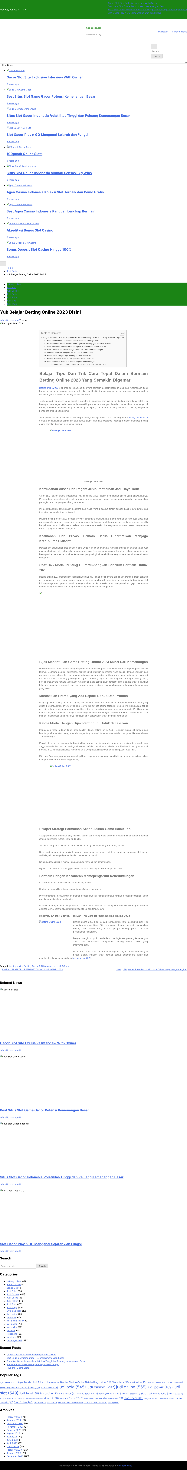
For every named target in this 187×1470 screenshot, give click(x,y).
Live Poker (67, 1393)
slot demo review (16, 1320)
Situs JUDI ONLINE (8, 1398)
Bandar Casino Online (75, 1382)
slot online (12, 1327)
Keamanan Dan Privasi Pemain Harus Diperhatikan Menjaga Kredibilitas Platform (79, 344)
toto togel (113, 1403)
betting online (14, 284)
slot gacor (12, 1324)
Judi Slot (11, 300)
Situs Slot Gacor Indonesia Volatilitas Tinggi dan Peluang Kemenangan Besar (147, 9)
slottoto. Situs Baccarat (95, 1402)
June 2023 (12, 1440)
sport (68, 966)
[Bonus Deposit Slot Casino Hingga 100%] (21, 242)
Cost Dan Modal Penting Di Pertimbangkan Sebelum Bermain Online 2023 (76, 347)
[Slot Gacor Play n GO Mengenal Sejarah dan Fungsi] (19, 127)
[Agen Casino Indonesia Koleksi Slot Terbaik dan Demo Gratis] (19, 185)
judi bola (72, 1387)
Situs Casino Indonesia (156, 1393)
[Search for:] (169, 51)
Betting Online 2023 (34, 966)
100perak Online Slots (24, 154)
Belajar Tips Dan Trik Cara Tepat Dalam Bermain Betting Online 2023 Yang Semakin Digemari (83, 337)
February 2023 (14, 1449)
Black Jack (121, 1382)
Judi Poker (12, 297)
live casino (12, 1314)
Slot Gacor (133, 1398)
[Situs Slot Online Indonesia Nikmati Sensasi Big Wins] (21, 166)
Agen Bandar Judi (8, 1382)
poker (56, 966)
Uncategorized (14, 1340)
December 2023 (15, 1423)
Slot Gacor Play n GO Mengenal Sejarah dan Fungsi (134, 12)
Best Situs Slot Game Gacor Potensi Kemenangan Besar (136, 6)
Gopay (36, 1388)
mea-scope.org (93, 27)
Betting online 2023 (48, 388)
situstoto (11, 1317)
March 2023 (13, 1446)
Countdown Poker (172, 1382)
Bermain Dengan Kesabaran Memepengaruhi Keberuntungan (71, 361)
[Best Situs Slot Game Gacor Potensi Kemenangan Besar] (19, 89)
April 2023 (12, 1443)
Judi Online (12, 294)
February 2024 (14, 1417)
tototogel (11, 1337)
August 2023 (13, 1433)
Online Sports (87, 1393)
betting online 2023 (138, 417)
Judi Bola (11, 287)
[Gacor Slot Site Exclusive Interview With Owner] (16, 70)
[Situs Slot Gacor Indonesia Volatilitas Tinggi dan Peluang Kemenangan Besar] (21, 108)
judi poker (160, 1387)
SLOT (62, 966)
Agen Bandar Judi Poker (33, 1382)
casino (48, 966)
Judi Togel (12, 304)
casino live (139, 1382)
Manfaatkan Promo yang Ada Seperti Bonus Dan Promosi (70, 352)
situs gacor (177, 1394)
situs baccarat (132, 1394)
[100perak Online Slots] (19, 147)
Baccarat (54, 1382)
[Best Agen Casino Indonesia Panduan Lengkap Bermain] (19, 204)
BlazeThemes (125, 1465)
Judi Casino (13, 290)
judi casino (101, 1387)
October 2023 (14, 1430)
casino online (155, 1382)
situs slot (23, 1398)
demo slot (6, 1388)
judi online (131, 1387)
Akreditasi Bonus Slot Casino (30, 230)
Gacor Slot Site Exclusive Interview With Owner (132, 3)
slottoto (11, 1330)
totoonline (12, 1333)
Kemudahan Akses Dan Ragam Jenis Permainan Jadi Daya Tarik (73, 341)
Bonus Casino (14, 1284)
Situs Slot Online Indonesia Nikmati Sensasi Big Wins (49, 173)
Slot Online (23, 1402)
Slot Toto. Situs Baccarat (70, 1402)
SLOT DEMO (91, 1398)
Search (42, 1266)
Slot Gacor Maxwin (169, 1398)
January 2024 (14, 1420)
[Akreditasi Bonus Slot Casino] (23, 223)
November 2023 (15, 1426)
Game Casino (22, 1387)
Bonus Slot (12, 1287)
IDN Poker (49, 1387)
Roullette (117, 1393)
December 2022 (15, 1456)
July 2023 (12, 1436)
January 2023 (14, 1453)
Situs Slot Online (36, 1398)
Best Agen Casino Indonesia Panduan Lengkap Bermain (51, 211)
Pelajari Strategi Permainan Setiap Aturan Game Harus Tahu (71, 358)
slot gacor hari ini (151, 1398)
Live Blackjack (14, 1310)
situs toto (52, 1398)
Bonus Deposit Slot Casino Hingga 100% (39, 249)
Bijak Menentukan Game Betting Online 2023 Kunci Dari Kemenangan (75, 350)
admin (3, 320)
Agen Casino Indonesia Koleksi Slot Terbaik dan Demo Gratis (55, 192)
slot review (40, 1402)
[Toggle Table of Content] (121, 333)
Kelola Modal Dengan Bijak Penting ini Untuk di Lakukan (69, 355)
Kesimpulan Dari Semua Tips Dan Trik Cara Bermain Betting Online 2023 (78, 364)
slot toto (52, 1402)
